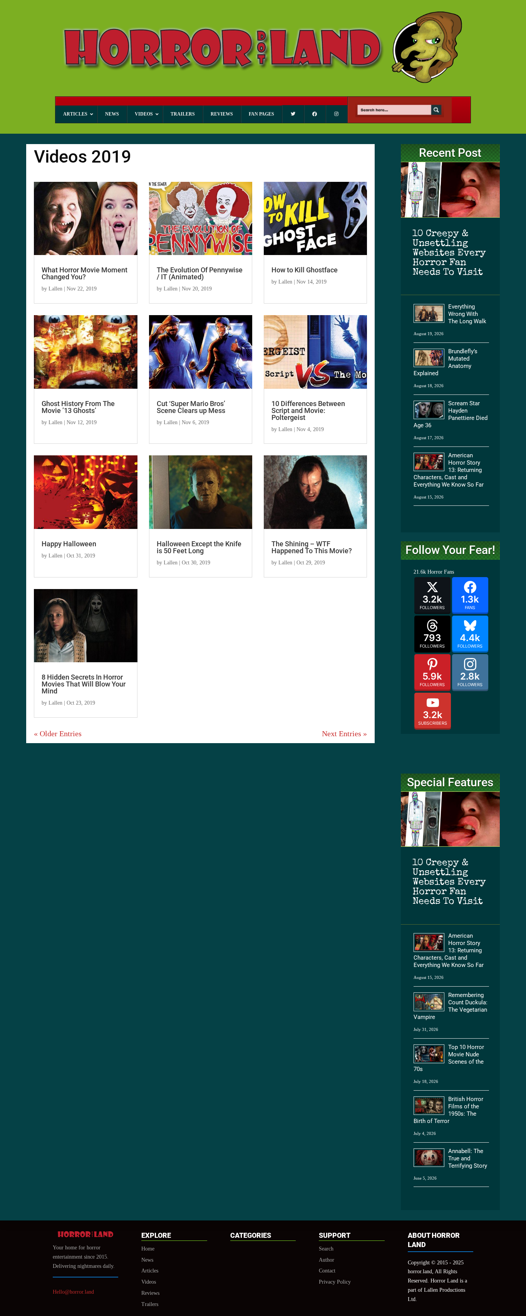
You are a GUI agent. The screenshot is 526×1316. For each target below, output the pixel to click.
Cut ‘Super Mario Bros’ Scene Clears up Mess (191, 407)
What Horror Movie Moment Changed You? (84, 273)
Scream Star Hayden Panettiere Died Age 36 (450, 414)
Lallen (55, 289)
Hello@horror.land (73, 1292)
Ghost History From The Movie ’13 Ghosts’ (78, 407)
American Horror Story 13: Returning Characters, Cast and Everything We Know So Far (449, 470)
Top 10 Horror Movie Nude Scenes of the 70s (449, 1058)
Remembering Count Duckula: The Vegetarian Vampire (450, 1006)
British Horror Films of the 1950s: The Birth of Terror (448, 1110)
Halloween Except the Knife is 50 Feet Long (199, 547)
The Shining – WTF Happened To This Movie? (311, 547)
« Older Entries (58, 733)
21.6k (420, 572)
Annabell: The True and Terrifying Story (467, 1158)
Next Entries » (344, 733)
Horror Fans (440, 572)
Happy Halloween (69, 544)
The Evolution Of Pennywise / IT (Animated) (200, 273)
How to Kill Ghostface (304, 270)
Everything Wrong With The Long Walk (467, 314)
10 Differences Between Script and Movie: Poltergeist (308, 410)
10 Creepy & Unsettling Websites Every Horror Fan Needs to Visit (449, 253)
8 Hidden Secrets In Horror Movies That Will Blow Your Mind (84, 684)
